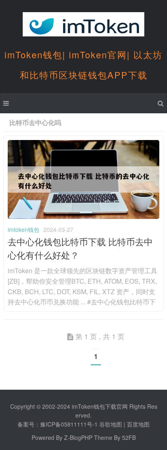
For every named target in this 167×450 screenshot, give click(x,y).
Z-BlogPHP (78, 437)
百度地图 (138, 424)
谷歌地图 (110, 424)
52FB (129, 437)
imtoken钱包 (23, 229)
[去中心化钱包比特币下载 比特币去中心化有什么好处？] (83, 216)
